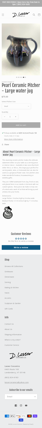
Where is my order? (13, 340)
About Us (28, 9)
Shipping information (13, 334)
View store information (13, 139)
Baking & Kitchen (12, 287)
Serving (8, 282)
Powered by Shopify (28, 424)
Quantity (5, 112)
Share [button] (6, 144)
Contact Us (9, 324)
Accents (8, 298)
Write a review (21, 247)
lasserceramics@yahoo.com (17, 382)
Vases (7, 293)
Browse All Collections (14, 266)
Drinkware (9, 271)
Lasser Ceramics (18, 424)
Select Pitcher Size (9, 101)
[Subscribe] (34, 396)
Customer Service (12, 345)
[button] (2, 14)
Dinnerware (9, 277)
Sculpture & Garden (13, 303)
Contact (37, 9)
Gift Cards (18, 9)
